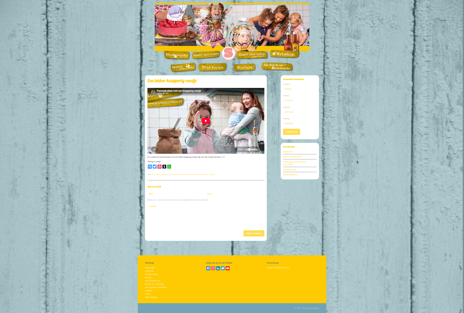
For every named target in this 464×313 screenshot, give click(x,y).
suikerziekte (191, 174)
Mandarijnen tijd (289, 169)
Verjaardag (286, 119)
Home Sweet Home (152, 281)
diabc (153, 174)
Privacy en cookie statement (278, 268)
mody (181, 174)
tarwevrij (199, 174)
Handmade (149, 271)
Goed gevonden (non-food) (155, 287)
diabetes (158, 174)
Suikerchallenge (151, 297)
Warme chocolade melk (292, 157)
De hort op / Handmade (154, 284)
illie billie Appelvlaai (290, 174)
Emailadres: (286, 84)
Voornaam (286, 96)
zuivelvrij (212, 174)
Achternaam (286, 107)
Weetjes (148, 277)
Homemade (165, 174)
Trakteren (149, 290)
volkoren (205, 174)
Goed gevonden (151, 274)
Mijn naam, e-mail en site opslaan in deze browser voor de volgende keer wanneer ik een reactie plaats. (179, 200)
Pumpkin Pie (288, 152)
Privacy (148, 294)
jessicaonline (174, 174)
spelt (185, 174)
